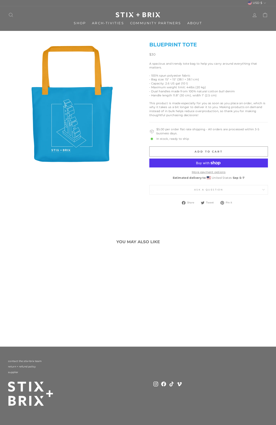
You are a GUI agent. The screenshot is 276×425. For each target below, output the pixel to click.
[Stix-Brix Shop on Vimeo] (179, 384)
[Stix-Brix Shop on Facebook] (163, 384)
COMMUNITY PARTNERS (155, 23)
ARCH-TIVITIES (108, 23)
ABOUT (194, 23)
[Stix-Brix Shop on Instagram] (155, 384)
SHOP (80, 23)
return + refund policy (22, 366)
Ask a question (208, 189)
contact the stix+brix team (25, 361)
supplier (13, 372)
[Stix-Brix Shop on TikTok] (171, 384)
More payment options (208, 172)
